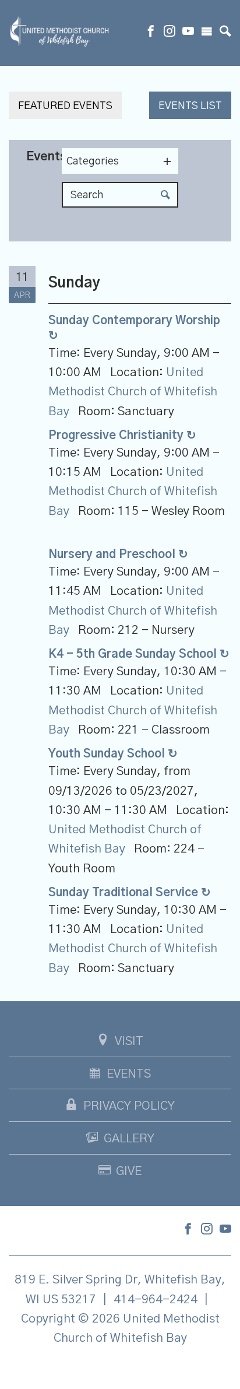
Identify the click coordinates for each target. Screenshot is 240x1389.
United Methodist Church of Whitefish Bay (132, 392)
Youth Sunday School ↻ (113, 754)
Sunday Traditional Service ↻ (129, 893)
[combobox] (120, 161)
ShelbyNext (120, 1368)
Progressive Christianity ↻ (122, 435)
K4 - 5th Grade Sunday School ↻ (139, 654)
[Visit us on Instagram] (169, 32)
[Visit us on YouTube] (188, 32)
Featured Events (65, 106)
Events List (190, 106)
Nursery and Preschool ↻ (118, 554)
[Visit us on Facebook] (151, 32)
